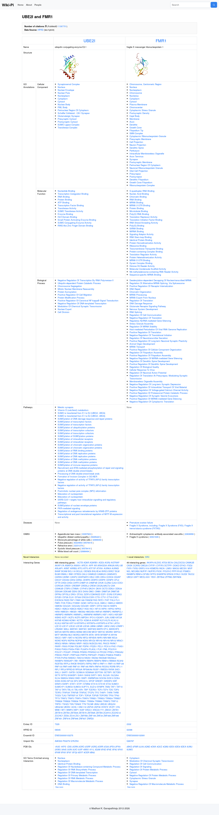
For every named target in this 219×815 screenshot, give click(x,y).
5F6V (120, 749)
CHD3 (63, 582)
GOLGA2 (76, 605)
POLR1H (112, 649)
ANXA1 (77, 565)
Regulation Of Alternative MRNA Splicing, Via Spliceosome (157, 283)
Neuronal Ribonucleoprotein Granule (146, 167)
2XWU (58, 749)
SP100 (70, 680)
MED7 (94, 631)
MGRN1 (109, 631)
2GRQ (94, 746)
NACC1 (58, 637)
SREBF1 (99, 680)
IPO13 (93, 617)
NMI (109, 637)
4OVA (153, 746)
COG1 (120, 582)
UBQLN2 (59, 706)
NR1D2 (92, 640)
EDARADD (95, 594)
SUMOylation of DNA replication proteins (77, 453)
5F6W (57, 752)
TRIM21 (93, 698)
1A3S (57, 746)
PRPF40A (75, 654)
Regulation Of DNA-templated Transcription (78, 772)
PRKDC (58, 654)
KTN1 (110, 623)
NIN (105, 637)
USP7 (136, 576)
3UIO (74, 749)
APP (91, 565)
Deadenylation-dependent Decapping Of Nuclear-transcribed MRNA (160, 280)
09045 (57, 729)
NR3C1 (120, 640)
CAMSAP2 (112, 574)
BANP (58, 571)
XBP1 (76, 709)
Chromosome (136, 92)
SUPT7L (85, 686)
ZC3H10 (107, 712)
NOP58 (78, 640)
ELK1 (71, 597)
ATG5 (164, 562)
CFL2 (116, 579)
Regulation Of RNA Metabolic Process (75, 778)
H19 (147, 568)
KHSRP (95, 620)
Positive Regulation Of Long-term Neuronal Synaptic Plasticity (158, 340)
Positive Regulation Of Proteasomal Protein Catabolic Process (159, 392)
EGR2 (110, 594)
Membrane (134, 118)
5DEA (183, 746)
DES (80, 591)
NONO (58, 640)
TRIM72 (106, 701)
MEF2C (101, 631)
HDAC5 (73, 608)
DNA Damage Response (141, 303)
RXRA (111, 669)
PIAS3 (65, 649)
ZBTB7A (83, 712)
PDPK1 (86, 646)
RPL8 (63, 669)
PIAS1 (120, 646)
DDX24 (118, 588)
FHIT (107, 600)
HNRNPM (88, 614)
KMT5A (65, 623)
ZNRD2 (90, 718)
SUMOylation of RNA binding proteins (75, 450)
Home (20, 4)
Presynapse (135, 173)
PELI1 (100, 646)
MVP (190, 568)
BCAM (64, 571)
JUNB (112, 617)
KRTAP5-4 (92, 623)
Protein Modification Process (71, 297)
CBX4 (103, 576)
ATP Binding (63, 202)
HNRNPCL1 (117, 611)
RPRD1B (70, 669)
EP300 (78, 597)
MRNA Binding (136, 202)
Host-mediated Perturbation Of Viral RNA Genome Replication (158, 329)
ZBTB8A (91, 712)
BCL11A (72, 571)
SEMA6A (89, 672)
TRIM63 (98, 701)
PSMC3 (101, 654)
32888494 (97, 539)
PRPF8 (83, 654)
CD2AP (117, 576)
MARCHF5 (114, 628)
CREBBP (76, 585)
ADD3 (101, 562)
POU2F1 (67, 652)
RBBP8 (97, 660)
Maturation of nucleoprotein (70, 493)
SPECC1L (83, 680)
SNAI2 (71, 678)
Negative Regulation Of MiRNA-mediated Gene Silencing (156, 358)
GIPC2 (90, 602)
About (29, 4)
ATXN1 (100, 568)
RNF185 (84, 666)
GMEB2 (58, 605)
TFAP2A (66, 692)
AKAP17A (59, 565)
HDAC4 (65, 608)
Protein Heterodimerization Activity (146, 257)
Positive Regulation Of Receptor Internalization (151, 286)
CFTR (57, 582)
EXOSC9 (59, 600)
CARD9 (58, 576)
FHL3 (112, 600)
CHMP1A (83, 582)
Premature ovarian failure (141, 522)
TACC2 (191, 574)
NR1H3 (106, 640)
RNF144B (67, 666)
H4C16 (106, 605)
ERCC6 (85, 597)
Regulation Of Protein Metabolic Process (148, 769)
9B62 (92, 752)
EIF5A (65, 597)
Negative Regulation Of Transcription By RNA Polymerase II (86, 280)
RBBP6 (90, 660)
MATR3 (65, 631)
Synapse (134, 159)
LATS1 (117, 623)
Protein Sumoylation (67, 291)
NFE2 (85, 637)
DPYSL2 (66, 594)
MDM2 (79, 631)
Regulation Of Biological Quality (144, 366)
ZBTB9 (99, 712)
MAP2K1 (74, 628)
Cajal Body (135, 115)
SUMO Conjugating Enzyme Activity (75, 222)
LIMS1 (169, 568)
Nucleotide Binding (66, 190)
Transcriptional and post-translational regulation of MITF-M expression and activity (90, 515)
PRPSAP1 (92, 654)
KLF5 (107, 620)
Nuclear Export (65, 309)
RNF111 (103, 663)
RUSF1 (96, 669)
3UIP (80, 749)
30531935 (154, 536)
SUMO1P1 (60, 686)
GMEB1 (119, 602)
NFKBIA (93, 637)
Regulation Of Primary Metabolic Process (77, 775)
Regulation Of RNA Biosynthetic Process (77, 769)
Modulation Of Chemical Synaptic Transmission (80, 306)
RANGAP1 (69, 660)
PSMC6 (109, 654)
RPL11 (119, 666)
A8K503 (58, 740)
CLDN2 (107, 582)
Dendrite (133, 124)
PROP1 (66, 654)
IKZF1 (65, 617)
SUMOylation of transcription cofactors (76, 430)
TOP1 (81, 695)
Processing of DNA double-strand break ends (79, 473)
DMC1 (92, 591)
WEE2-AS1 (144, 576)
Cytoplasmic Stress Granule (143, 110)
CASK (129, 565)
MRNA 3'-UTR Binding (140, 205)
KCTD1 (80, 620)
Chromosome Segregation (70, 286)
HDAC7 (80, 608)
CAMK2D (92, 574)
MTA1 (91, 634)
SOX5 (57, 680)
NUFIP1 (144, 571)
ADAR (86, 562)
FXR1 (129, 568)
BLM (117, 571)
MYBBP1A (105, 634)
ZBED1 (108, 709)
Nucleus (61, 87)
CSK (113, 585)
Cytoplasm (63, 98)
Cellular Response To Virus (142, 369)
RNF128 (120, 663)
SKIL (100, 675)
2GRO (81, 746)
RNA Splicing (136, 312)
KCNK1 (72, 620)
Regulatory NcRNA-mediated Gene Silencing (150, 320)
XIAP (82, 709)
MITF (57, 634)
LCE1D (58, 626)
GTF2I (99, 605)
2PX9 (117, 746)
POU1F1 (59, 652)
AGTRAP (115, 562)
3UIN (69, 749)
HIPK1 (104, 608)
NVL (100, 643)
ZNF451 (58, 718)
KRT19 (72, 623)
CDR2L (79, 579)
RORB (113, 666)
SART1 (65, 672)
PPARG (83, 652)
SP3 (76, 680)
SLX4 (57, 678)
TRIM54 (90, 701)
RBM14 (105, 660)
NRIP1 (79, 643)
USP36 (97, 706)
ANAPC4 (69, 565)
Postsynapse (136, 176)
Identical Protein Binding (141, 239)
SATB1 (72, 672)
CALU (84, 574)
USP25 (90, 706)
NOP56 (71, 640)
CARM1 (66, 576)
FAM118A (80, 600)
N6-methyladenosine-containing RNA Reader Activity (154, 271)
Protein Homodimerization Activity (145, 242)
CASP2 (73, 576)
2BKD (129, 746)
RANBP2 (59, 660)
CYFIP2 (160, 565)
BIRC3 (105, 571)
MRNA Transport (137, 346)
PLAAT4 (84, 649)
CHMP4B (93, 582)
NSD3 (86, 643)
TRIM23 (101, 698)
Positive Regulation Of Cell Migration (75, 294)
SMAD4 (64, 678)
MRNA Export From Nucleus (143, 297)
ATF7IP (92, 568)
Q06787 (130, 740)
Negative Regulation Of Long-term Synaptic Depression (155, 384)
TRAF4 (78, 698)
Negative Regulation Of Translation (146, 317)
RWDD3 (104, 669)
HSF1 (105, 614)
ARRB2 (73, 568)
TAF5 (64, 689)
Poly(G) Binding (137, 225)
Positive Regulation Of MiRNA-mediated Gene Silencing (155, 398)
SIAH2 (87, 675)
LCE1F (65, 626)
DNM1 (98, 591)
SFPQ (64, 675)
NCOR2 (78, 637)
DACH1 (91, 588)
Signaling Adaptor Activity (142, 234)
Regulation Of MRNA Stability (143, 326)
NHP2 (100, 637)
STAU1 (177, 574)
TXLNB (90, 704)
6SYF (80, 752)
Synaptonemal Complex (69, 84)
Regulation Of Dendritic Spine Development (150, 361)
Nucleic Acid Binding (139, 193)
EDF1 (103, 594)
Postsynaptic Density (139, 113)
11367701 (62, 26)
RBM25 (112, 660)
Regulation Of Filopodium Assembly (146, 352)
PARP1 (58, 646)
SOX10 (110, 678)
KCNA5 (65, 620)
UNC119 (82, 706)
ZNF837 (82, 718)
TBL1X (70, 689)
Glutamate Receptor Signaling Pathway (148, 306)
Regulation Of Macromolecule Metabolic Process (80, 781)
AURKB (115, 568)
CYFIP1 (152, 565)
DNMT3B (115, 591)
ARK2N (111, 565)
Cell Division (63, 312)
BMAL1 (64, 574)
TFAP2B (74, 692)
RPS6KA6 (87, 669)
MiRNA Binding (137, 231)
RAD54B (103, 657)
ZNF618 (66, 718)
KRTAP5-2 (81, 623)
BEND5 (87, 571)
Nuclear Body (64, 104)
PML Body (62, 107)
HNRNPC (107, 611)
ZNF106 (92, 715)
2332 (129, 724)
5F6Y (69, 752)
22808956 (189, 533)
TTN (84, 704)
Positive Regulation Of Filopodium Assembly (150, 355)
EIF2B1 (58, 597)
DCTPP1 (168, 565)
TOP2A (87, 695)
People (37, 4)
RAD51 (87, 657)
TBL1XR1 (78, 689)
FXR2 (135, 568)
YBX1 (153, 576)
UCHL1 (74, 706)
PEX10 (107, 646)
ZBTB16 (59, 712)
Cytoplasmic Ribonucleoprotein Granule (148, 136)
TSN (71, 704)
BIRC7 (111, 571)
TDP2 (116, 689)
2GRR (100, 746)
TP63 (116, 695)
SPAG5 (170, 574)
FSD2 (189, 565)
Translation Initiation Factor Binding (146, 219)
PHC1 (114, 646)
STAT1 (73, 683)
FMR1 (161, 40)
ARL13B (119, 565)
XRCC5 (96, 709)
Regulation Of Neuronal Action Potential (148, 372)
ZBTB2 (66, 712)
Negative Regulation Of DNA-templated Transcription (82, 303)
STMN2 (86, 683)
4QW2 (165, 746)
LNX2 (112, 626)
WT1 (63, 709)
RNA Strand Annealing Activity (144, 222)
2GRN (75, 746)
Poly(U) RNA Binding (139, 214)
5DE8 (177, 746)
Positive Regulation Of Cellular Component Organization (155, 349)
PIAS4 (71, 649)
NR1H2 (99, 640)
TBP (86, 689)
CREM (93, 585)
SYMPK (100, 686)
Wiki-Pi (8, 5)
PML (105, 649)
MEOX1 (183, 568)
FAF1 (72, 600)
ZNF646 (74, 718)
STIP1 (80, 683)
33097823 (86, 533)
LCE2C (72, 626)
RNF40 (98, 666)
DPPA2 (58, 594)
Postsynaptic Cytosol (68, 121)
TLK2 (64, 695)
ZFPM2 (168, 576)
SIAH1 (81, 675)
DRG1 (73, 594)
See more (59, 787)
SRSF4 (58, 683)
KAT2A (118, 617)
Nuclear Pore (64, 92)
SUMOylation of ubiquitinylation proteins (76, 427)
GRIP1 (93, 605)
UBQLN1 (112, 704)
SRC (147, 556)
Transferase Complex (67, 127)
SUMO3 (77, 686)
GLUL (97, 602)
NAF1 (65, 637)
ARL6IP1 (59, 568)
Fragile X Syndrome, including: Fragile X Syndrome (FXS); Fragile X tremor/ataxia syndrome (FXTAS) (161, 527)
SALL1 (58, 672)
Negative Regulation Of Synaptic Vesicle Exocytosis (154, 395)
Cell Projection (136, 141)
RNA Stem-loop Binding (141, 237)
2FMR (135, 746)
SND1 (78, 678)
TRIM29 (66, 701)
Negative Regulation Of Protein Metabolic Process (153, 775)
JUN (107, 617)
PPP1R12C (177, 571)
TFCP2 (91, 692)
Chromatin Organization (140, 291)
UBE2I (89, 40)
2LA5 (141, 746)
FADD (66, 600)
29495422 (95, 536)
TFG (97, 692)
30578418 (87, 542)
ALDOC (157, 562)
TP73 (57, 698)
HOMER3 (154, 568)
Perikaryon (134, 150)
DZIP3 (87, 594)
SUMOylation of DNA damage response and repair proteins (85, 418)
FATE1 (101, 600)
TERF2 (58, 692)
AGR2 (107, 562)
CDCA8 (65, 579)
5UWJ (189, 746)
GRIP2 (142, 568)
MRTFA (84, 634)
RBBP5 (82, 660)
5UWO (130, 749)
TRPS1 (58, 704)
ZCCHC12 (116, 712)
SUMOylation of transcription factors (75, 421)
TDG (111, 689)
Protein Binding (65, 199)
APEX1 (84, 565)
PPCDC (103, 652)
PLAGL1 (93, 649)
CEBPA (86, 579)
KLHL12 (114, 620)
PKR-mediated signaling (69, 508)
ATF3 (85, 568)
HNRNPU (97, 614)
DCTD (105, 588)
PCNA (71, 646)
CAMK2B (189, 562)
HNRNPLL (78, 614)
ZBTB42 (160, 576)
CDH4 (72, 579)
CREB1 (67, 585)
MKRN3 (64, 634)
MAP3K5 (92, 628)
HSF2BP (118, 614)
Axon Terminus (136, 156)
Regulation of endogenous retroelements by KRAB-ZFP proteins (87, 511)
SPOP (92, 680)
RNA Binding (64, 196)
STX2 (108, 683)
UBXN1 (67, 706)
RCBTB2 (59, 663)
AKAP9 (150, 562)
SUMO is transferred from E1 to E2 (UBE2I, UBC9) (81, 412)
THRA (110, 692)
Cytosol (61, 101)
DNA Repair (135, 288)
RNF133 (58, 666)
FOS (63, 602)
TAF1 (113, 686)
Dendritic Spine (137, 147)
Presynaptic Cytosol (67, 118)
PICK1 (159, 571)
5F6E (109, 749)
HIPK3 (118, 608)
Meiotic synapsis (65, 407)
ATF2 (80, 568)
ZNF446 (115, 715)
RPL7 (57, 669)
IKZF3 (71, 617)
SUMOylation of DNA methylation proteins (77, 459)
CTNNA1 (75, 588)
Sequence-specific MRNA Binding (145, 274)
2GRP (88, 746)
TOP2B (95, 695)
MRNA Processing (138, 294)
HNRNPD (59, 614)
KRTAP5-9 (102, 623)
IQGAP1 (100, 617)
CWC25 (144, 565)
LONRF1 (120, 626)
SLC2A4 (115, 675)
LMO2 (107, 626)
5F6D (103, 749)
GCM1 (84, 602)
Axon (132, 121)
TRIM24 (109, 698)
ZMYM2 (84, 715)
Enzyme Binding (65, 214)
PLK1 (100, 649)
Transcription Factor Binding (71, 205)
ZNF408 (107, 715)
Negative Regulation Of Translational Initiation (151, 335)
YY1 (102, 709)
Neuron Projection (138, 144)
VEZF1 (112, 706)
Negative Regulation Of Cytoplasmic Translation (152, 401)
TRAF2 (63, 698)
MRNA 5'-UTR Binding (140, 260)
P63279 (66, 740)
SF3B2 (146, 574)
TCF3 (99, 689)
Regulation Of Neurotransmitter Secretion (149, 338)
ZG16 (72, 715)
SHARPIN (161, 574)
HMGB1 (73, 611)
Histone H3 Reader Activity (142, 265)
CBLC (92, 576)
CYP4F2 (84, 588)
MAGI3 (176, 568)
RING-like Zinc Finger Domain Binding (75, 225)
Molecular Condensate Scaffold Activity (148, 268)
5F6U (114, 749)
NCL (129, 571)
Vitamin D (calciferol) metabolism (73, 410)
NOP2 (64, 640)
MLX (70, 634)
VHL (118, 706)
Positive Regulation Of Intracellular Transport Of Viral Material (158, 387)
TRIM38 (74, 701)
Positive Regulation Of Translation (145, 332)
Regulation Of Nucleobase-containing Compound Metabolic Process (89, 766)
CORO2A (59, 585)
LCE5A (86, 626)
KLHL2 (58, 623)
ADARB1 (94, 562)
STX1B (101, 683)
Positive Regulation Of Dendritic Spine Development (154, 364)
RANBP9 (131, 574)
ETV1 (104, 597)
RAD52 (95, 657)
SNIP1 (84, 678)
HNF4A (98, 611)
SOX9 (63, 680)
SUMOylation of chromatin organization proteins (80, 444)
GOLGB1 (85, 605)
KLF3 (102, 620)
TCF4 (105, 689)
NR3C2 (58, 643)
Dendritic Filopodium (139, 179)
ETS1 (98, 597)
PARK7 (113, 643)
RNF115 (112, 663)
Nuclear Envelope (66, 89)
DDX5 (74, 591)
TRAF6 (85, 698)
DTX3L (80, 594)
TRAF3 (71, 698)
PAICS (106, 643)
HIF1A (98, 608)
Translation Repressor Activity (143, 216)
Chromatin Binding (138, 196)
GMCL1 (103, 602)
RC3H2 (120, 660)
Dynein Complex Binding (141, 263)
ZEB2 (66, 715)
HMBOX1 (64, 611)
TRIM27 (117, 698)
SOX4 (117, 678)
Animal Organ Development (142, 343)
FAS (95, 600)
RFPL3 (67, 663)
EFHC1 (183, 565)
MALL (66, 628)
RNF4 (91, 666)
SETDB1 (117, 672)
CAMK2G (101, 574)
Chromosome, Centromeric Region (145, 84)
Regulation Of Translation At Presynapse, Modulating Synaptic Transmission (159, 377)
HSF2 (111, 614)
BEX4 (170, 562)
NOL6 (114, 637)
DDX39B (67, 591)
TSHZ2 (65, 704)
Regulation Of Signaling (140, 766)
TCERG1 (93, 689)
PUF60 (64, 657)
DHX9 (85, 591)
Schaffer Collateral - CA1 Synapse (73, 113)
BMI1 (71, 574)
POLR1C (167, 571)
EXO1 (116, 597)
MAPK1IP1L (102, 628)
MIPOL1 (118, 631)
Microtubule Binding (139, 211)
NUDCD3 (93, 643)
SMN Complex (136, 133)
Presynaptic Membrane (140, 139)
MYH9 (114, 634)
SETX (57, 675)
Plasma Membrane (138, 104)
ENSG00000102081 (136, 735)
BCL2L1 (80, 571)
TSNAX (77, 704)
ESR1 (92, 597)
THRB (116, 692)
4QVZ (159, 746)
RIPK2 (89, 663)
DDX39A (59, 591)
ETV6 (110, 597)
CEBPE (102, 579)
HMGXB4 (90, 611)
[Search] (214, 5)
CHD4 (69, 582)
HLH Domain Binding (67, 216)
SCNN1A (80, 672)
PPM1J (110, 652)
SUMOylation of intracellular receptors (75, 438)
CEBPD (94, 579)
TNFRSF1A (72, 695)
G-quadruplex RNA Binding (142, 190)
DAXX (98, 588)
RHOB (74, 663)
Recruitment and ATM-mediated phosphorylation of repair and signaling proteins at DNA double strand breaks (90, 469)
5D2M (97, 749)
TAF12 (58, 689)
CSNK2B (59, 588)
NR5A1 (65, 643)
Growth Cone (136, 127)
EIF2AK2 (117, 594)
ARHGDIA (102, 565)
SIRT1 (94, 675)
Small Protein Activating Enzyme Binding (77, 219)
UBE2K (103, 704)
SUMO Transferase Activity (70, 211)
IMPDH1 (85, 617)
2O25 (106, 746)
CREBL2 (85, 585)
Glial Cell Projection (139, 170)
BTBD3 (77, 574)
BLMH (58, 574)
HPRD (40, 29)
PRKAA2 (119, 652)
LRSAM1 (59, 628)
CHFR (76, 582)
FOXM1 (76, 602)
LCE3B (79, 626)
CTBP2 (67, 588)
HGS (86, 608)
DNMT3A (106, 591)
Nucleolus (134, 95)
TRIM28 (58, 701)
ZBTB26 (74, 712)
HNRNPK (68, 614)
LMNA (93, 626)
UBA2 (96, 704)
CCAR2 (136, 565)
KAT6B (58, 620)
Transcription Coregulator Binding (73, 193)
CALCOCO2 (179, 562)
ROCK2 (105, 666)
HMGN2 (81, 611)
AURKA (107, 568)
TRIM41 (82, 701)
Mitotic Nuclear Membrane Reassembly (76, 288)
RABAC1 (72, 657)
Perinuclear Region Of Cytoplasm (73, 110)
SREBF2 (108, 680)
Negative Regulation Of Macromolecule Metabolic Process (157, 783)
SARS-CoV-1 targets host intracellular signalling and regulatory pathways (87, 501)
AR (95, 565)
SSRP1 (65, 683)
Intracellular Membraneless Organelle (147, 153)
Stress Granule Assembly (141, 323)
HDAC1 (58, 608)
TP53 (111, 695)
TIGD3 (58, 695)
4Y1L (91, 749)
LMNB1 (99, 626)
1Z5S (69, 746)
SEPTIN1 (99, 672)
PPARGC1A (93, 652)
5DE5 (171, 746)
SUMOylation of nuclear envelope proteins (77, 505)
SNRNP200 (93, 678)
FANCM (89, 600)
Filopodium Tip (136, 130)
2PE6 (112, 746)
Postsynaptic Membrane (141, 162)
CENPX (110, 579)
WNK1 (58, 709)
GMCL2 (111, 602)
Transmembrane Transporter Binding (146, 248)
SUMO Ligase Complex (69, 124)
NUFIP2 (152, 571)
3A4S (64, 749)
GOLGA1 (67, 605)
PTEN (57, 657)
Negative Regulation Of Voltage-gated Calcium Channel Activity (159, 390)
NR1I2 (113, 640)
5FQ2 (74, 752)
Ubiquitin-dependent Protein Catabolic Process (79, 283)
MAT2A (58, 631)
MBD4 (73, 631)
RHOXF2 (81, 663)
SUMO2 (69, 686)
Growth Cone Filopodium (141, 182)
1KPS (63, 746)
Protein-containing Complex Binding (146, 251)
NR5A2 (72, 643)
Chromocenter (136, 107)
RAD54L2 (111, 657)
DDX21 (111, 588)
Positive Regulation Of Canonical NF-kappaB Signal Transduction (88, 300)
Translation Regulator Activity (143, 254)
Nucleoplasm (64, 95)
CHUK (101, 582)
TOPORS (103, 695)
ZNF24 (100, 715)
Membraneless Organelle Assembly (146, 381)
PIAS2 (58, 649)
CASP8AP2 (83, 576)
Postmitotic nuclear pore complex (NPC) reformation (82, 490)
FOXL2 (69, 602)
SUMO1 (115, 683)
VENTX (104, 706)
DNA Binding (64, 783)
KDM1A (87, 620)
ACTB (80, 562)
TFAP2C (83, 692)
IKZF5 (77, 617)
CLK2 (114, 582)
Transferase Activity (67, 208)
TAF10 (119, 686)
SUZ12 (93, 686)
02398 (129, 729)
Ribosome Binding (138, 245)
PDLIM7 (78, 646)
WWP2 (69, 709)
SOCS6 (102, 678)
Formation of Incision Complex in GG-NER (77, 476)
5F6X (63, 752)
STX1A (94, 683)
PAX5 (64, 646)
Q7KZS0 (75, 740)
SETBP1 (108, 672)
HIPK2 (111, 608)
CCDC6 (109, 576)
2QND (147, 746)
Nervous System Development (144, 309)
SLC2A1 (106, 675)
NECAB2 (135, 571)
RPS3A (78, 669)
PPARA (75, 652)
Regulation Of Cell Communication (145, 314)
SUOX (184, 574)
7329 (57, 724)
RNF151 (76, 666)
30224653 (78, 542)
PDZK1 (93, 646)
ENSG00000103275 (64, 735)
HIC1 (91, 608)
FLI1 (118, 600)
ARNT (66, 568)
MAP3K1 (83, 628)
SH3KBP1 (72, 675)
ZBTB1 (115, 709)
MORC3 (77, 634)
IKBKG (58, 617)
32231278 (78, 545)
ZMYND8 (177, 576)
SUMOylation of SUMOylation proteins (75, 436)
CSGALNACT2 (103, 585)
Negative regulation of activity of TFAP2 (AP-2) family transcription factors (88, 481)
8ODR (86, 752)
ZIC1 (77, 715)
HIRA (57, 611)
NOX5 (85, 640)
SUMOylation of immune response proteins (78, 464)
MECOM (87, 631)
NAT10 (71, 637)
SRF (115, 680)
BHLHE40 (96, 571)
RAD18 (80, 657)
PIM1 (77, 649)
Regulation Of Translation (141, 300)
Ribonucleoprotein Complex (142, 185)
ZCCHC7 (59, 715)
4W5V (86, 749)
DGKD (176, 565)
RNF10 (96, 663)
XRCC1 (88, 709)
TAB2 (107, 686)
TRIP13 (114, 701)
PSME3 (117, 654)
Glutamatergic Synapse (69, 115)
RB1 (76, 660)
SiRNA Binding (136, 228)
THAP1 (103, 692)
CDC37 (58, 579)
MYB (97, 634)
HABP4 (113, 605)
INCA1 (162, 568)
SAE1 (117, 669)
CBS (97, 576)
